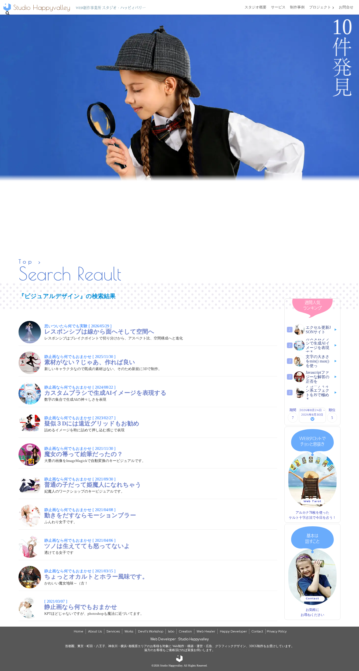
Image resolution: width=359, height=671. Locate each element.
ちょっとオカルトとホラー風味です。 (96, 574)
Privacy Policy (277, 631)
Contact (257, 631)
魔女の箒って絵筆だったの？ (83, 451)
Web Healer (206, 631)
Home (78, 631)
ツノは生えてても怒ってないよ (87, 543)
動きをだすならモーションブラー (90, 512)
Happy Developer (233, 631)
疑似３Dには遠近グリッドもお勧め (91, 421)
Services (113, 631)
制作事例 (297, 7)
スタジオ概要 (255, 7)
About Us (95, 631)
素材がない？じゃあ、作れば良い (89, 359)
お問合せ (346, 7)
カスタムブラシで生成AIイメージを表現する (105, 390)
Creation (185, 631)
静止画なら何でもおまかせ (80, 604)
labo (171, 631)
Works (129, 631)
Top (26, 261)
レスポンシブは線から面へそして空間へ (99, 329)
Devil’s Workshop (150, 631)
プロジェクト (321, 7)
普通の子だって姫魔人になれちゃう (92, 482)
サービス (278, 7)
